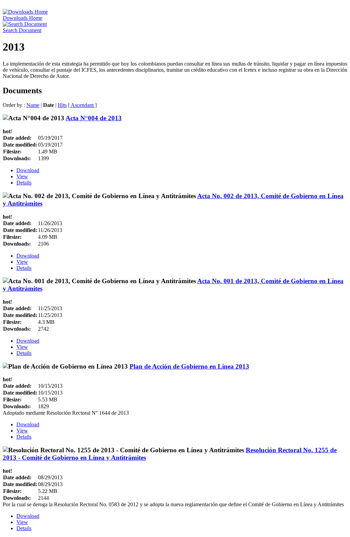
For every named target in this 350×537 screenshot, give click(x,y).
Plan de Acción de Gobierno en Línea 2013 (189, 366)
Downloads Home (22, 18)
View (22, 176)
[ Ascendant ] (82, 105)
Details (23, 182)
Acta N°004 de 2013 (94, 118)
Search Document (22, 30)
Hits (62, 105)
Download (27, 170)
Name (32, 105)
